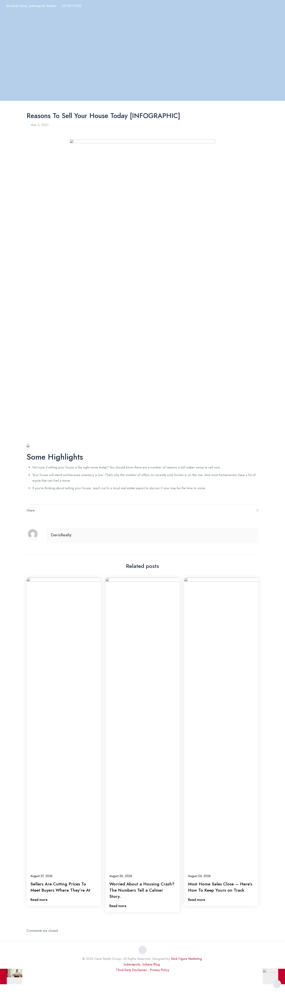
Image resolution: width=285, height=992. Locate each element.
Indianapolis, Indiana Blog (142, 964)
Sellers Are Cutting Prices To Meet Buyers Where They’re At (60, 887)
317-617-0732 (71, 5)
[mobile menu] (279, 7)
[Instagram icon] (142, 978)
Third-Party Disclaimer (131, 970)
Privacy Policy (159, 970)
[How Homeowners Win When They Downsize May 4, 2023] (11, 976)
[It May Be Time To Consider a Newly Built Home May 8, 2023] (274, 976)
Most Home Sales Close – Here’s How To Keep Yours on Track (220, 887)
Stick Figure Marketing (186, 958)
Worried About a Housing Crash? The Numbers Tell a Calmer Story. (141, 890)
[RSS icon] (150, 978)
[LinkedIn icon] (138, 978)
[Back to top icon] (142, 950)
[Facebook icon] (134, 978)
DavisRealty (61, 535)
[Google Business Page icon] (146, 978)
